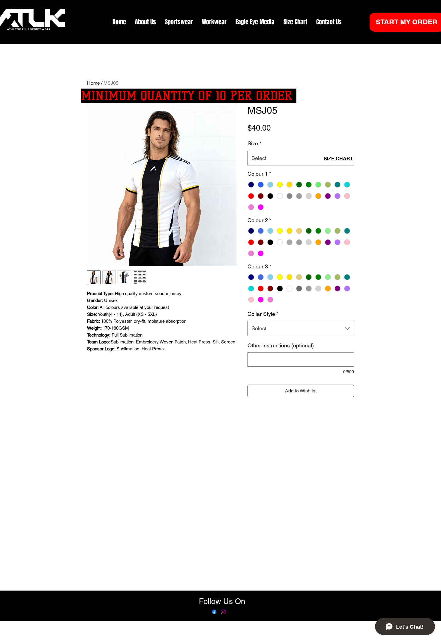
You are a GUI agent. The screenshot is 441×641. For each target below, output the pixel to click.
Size (254, 143)
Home (93, 83)
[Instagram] (223, 612)
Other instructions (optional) (281, 345)
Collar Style (263, 314)
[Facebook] (214, 612)
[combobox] (301, 158)
